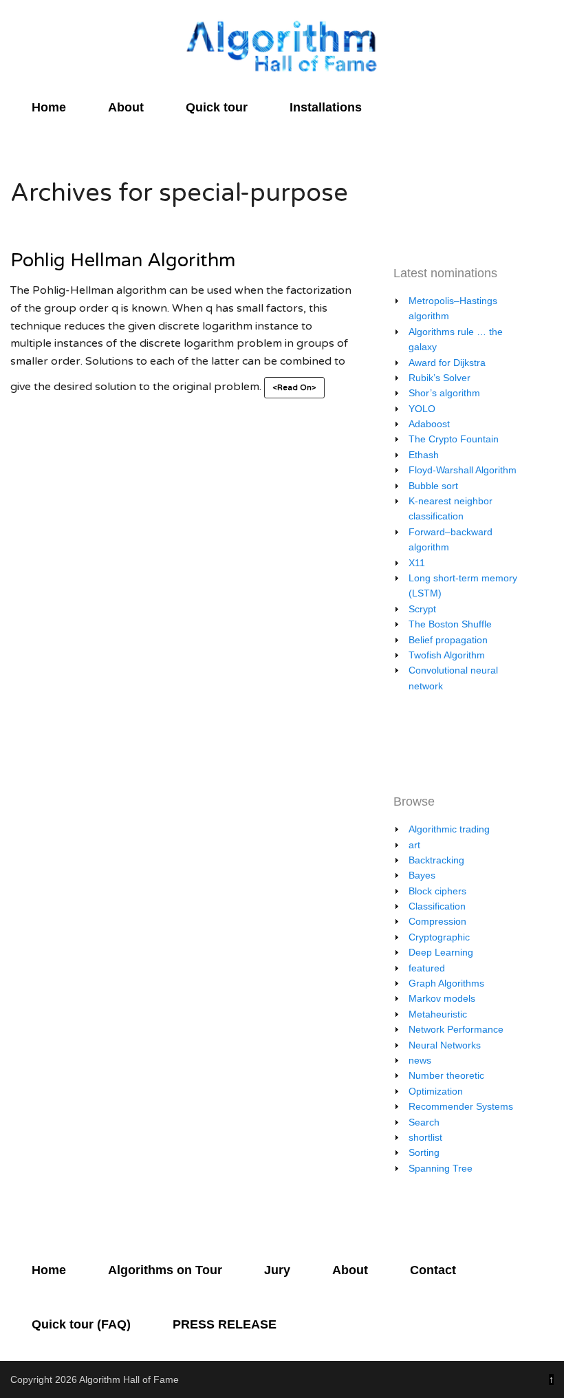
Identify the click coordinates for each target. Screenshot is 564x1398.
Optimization (436, 1091)
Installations (326, 107)
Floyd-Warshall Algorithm (463, 469)
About (126, 107)
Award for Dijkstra (447, 362)
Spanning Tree (441, 1168)
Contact (433, 1270)
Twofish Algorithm (447, 654)
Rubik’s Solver (439, 377)
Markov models (442, 998)
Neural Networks (445, 1045)
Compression (437, 921)
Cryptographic (439, 937)
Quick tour (217, 107)
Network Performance (456, 1029)
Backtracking (436, 859)
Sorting (424, 1152)
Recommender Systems (461, 1106)
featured (427, 968)
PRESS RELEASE (224, 1324)
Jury (277, 1270)
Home (49, 107)
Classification (437, 906)
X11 (417, 562)
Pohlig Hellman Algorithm (122, 260)
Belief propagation (448, 639)
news (420, 1060)
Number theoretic (446, 1075)
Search (424, 1122)
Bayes (422, 875)
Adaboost (429, 423)
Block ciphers (437, 890)
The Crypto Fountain (454, 438)
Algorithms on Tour (165, 1270)
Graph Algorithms (446, 983)
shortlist (425, 1137)
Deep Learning (441, 952)
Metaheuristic (438, 1014)
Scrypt (422, 608)
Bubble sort (433, 485)
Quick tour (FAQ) (81, 1324)
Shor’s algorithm (444, 392)
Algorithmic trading (449, 829)
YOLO (422, 408)
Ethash (424, 454)
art (414, 844)
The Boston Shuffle (450, 624)
